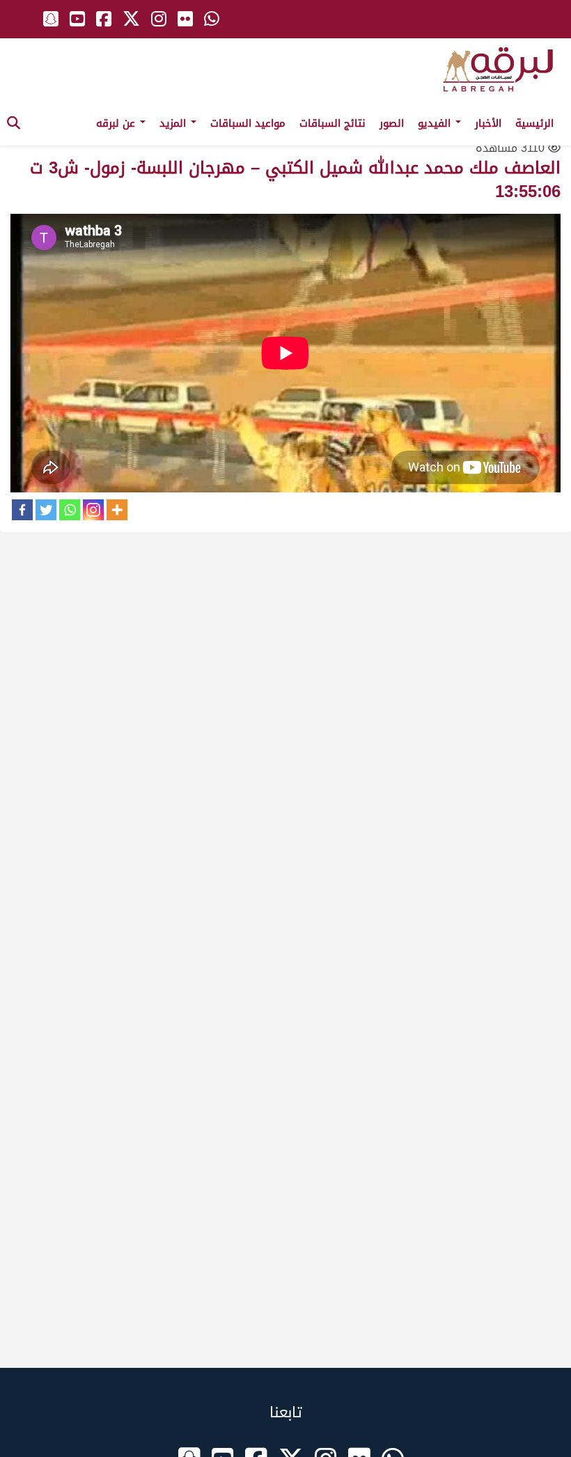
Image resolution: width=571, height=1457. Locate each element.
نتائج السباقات (332, 123)
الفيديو (436, 123)
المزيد (174, 123)
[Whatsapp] (69, 509)
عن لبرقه (117, 123)
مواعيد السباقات (248, 123)
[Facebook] (22, 509)
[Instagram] (93, 509)
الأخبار (488, 123)
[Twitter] (46, 509)
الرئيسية (534, 123)
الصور (392, 123)
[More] (117, 509)
